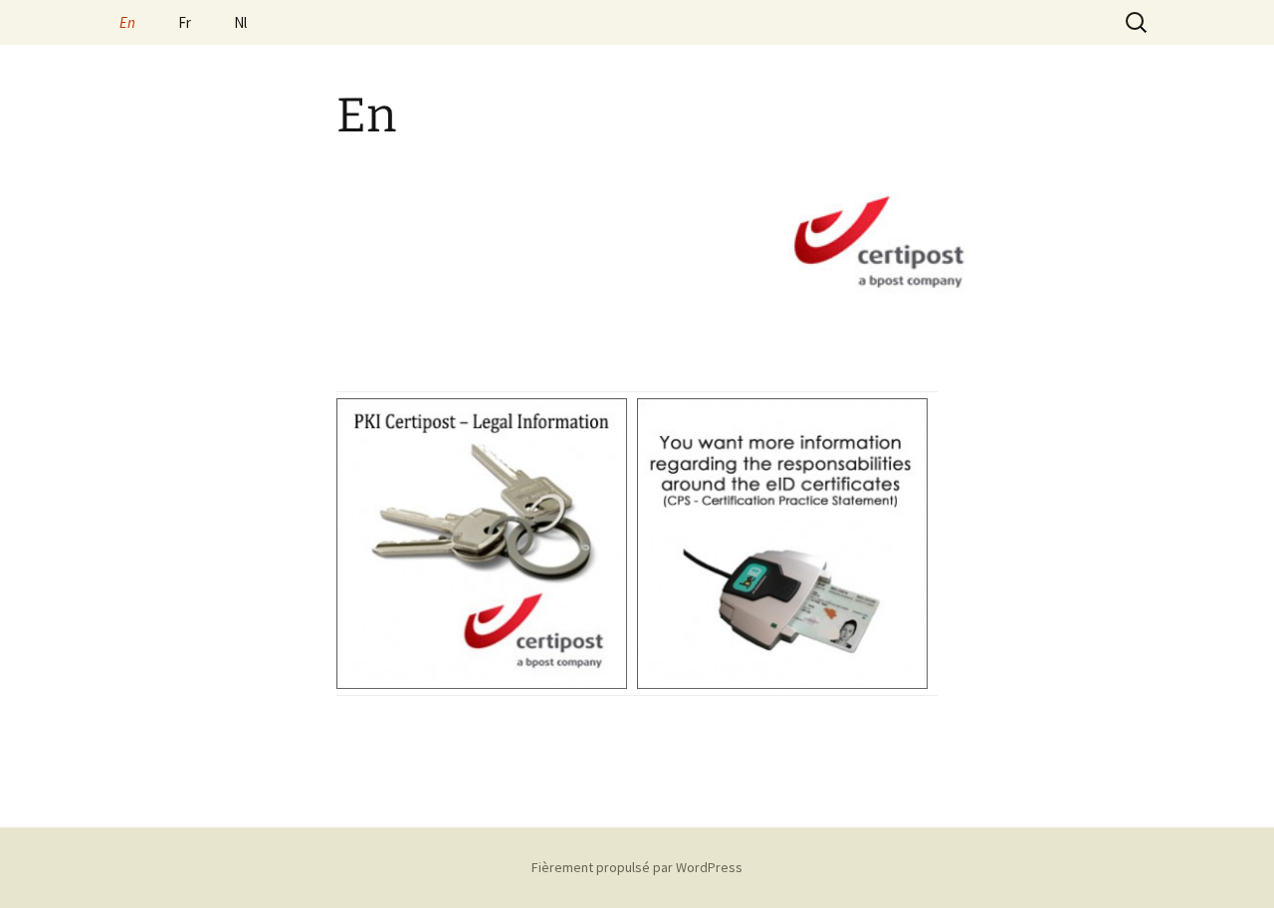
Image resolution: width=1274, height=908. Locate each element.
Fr (184, 22)
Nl (240, 22)
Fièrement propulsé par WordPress (637, 867)
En (127, 22)
